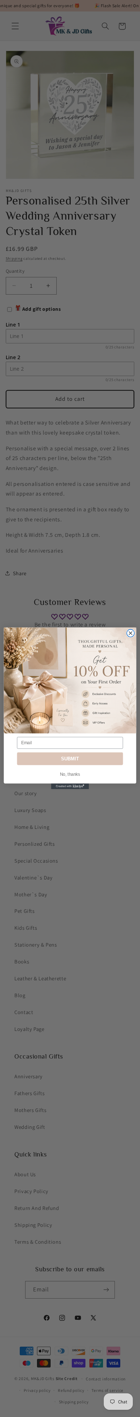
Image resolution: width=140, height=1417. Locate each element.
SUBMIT (70, 758)
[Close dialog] (130, 633)
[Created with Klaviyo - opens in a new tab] (70, 786)
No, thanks (70, 774)
